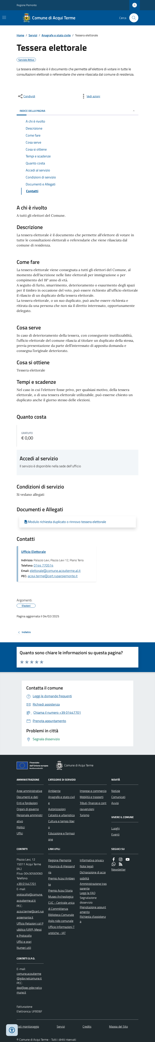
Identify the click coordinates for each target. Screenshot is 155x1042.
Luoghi (115, 828)
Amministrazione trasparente (93, 886)
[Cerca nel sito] (132, 17)
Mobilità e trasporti (91, 797)
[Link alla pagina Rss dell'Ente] (120, 864)
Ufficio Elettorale (33, 551)
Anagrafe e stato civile (56, 35)
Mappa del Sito (118, 1026)
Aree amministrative (29, 791)
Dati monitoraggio (28, 1026)
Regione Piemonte (27, 5)
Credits (87, 1026)
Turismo (84, 815)
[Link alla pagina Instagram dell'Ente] (120, 859)
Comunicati (118, 797)
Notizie (115, 791)
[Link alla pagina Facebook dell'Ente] (113, 859)
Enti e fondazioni (27, 803)
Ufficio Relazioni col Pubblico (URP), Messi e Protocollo (30, 929)
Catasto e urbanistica (61, 815)
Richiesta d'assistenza (93, 919)
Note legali (86, 866)
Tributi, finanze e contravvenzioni (93, 806)
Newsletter (118, 869)
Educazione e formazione (61, 836)
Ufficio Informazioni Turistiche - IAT (61, 930)
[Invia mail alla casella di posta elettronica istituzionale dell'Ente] (30, 897)
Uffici (20, 833)
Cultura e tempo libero (61, 824)
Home (20, 35)
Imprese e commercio (93, 791)
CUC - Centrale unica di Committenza (61, 905)
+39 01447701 (26, 883)
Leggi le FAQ (87, 893)
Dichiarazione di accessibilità (93, 875)
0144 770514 (43, 565)
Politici (21, 827)
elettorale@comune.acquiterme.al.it (55, 570)
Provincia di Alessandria (61, 869)
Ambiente (54, 791)
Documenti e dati (27, 797)
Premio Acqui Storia (60, 890)
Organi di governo (28, 809)
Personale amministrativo (30, 818)
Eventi (115, 834)
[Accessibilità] (12, 1030)
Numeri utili (24, 947)
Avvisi (115, 803)
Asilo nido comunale (60, 920)
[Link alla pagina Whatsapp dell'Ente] (113, 864)
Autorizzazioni (57, 809)
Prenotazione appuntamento (93, 909)
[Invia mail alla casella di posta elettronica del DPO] (30, 976)
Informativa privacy (92, 860)
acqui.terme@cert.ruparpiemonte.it (53, 575)
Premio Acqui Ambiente (61, 881)
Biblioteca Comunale (61, 914)
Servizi (33, 35)
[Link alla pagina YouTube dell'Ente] (127, 859)
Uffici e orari (24, 941)
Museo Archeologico (60, 896)
